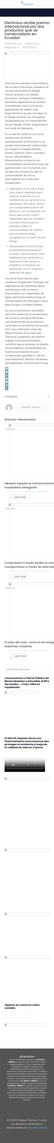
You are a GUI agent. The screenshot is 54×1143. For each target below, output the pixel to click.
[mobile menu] (3, 4)
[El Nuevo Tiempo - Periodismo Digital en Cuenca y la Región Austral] (27, 4)
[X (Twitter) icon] (26, 1132)
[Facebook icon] (23, 1132)
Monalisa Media (37, 1127)
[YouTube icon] (28, 1132)
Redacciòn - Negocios (31, 407)
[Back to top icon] (27, 1113)
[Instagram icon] (31, 1132)
